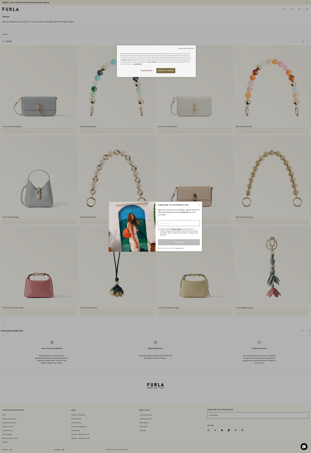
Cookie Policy (138, 64)
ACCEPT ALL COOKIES (166, 70)
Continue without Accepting (186, 48)
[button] (304, 446)
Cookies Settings (146, 70)
